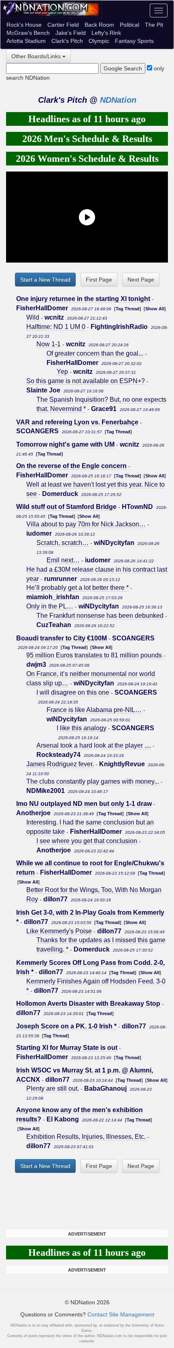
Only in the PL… (49, 606)
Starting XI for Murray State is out (66, 1047)
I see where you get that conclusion (86, 840)
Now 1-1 (48, 344)
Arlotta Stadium (26, 41)
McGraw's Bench (28, 33)
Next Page (140, 279)
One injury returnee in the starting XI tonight (83, 298)
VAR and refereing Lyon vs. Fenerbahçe (77, 422)
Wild (32, 317)
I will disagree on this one (72, 692)
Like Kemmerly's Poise (59, 931)
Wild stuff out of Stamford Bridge (66, 506)
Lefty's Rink (106, 33)
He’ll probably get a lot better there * (77, 587)
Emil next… (63, 560)
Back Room (99, 24)
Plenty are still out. (52, 1088)
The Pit (154, 24)
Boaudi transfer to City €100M (62, 638)
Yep (62, 371)
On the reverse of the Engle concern (71, 465)
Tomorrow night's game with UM (65, 444)
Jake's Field (70, 33)
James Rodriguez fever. (60, 764)
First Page (99, 279)
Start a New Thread (45, 279)
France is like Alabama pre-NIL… (94, 709)
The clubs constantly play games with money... (92, 781)
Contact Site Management (120, 1314)
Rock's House (24, 24)
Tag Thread (128, 308)
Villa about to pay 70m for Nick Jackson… (86, 524)
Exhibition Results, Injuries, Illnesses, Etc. (86, 1136)
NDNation (118, 99)
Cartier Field (63, 24)
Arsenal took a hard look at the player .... (93, 745)
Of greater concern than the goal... (95, 353)
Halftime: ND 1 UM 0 (55, 326)
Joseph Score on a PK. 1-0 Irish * (66, 1026)
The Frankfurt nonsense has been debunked (99, 615)
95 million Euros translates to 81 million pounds (94, 655)
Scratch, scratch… (62, 542)
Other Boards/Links (36, 56)
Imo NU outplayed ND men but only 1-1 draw (84, 803)
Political (129, 24)
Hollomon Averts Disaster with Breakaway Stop (88, 1003)
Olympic (99, 41)
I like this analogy (81, 728)
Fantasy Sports (134, 41)
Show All (154, 308)
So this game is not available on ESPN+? (85, 380)
